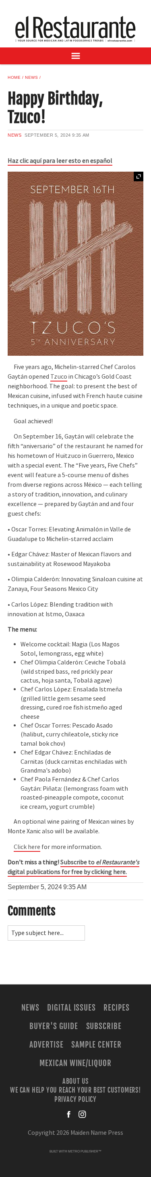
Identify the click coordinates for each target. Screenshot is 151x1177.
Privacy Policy (75, 1099)
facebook (69, 1114)
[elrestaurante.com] (75, 28)
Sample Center (96, 1045)
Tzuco (58, 377)
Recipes (116, 1008)
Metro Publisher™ (84, 1151)
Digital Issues (71, 1008)
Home (14, 77)
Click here (27, 847)
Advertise (46, 1045)
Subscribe (104, 1026)
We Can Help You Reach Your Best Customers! (75, 1090)
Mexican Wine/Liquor (75, 1063)
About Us (75, 1081)
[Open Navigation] (75, 55)
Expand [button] (138, 176)
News (31, 77)
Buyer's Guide (53, 1026)
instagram (82, 1114)
